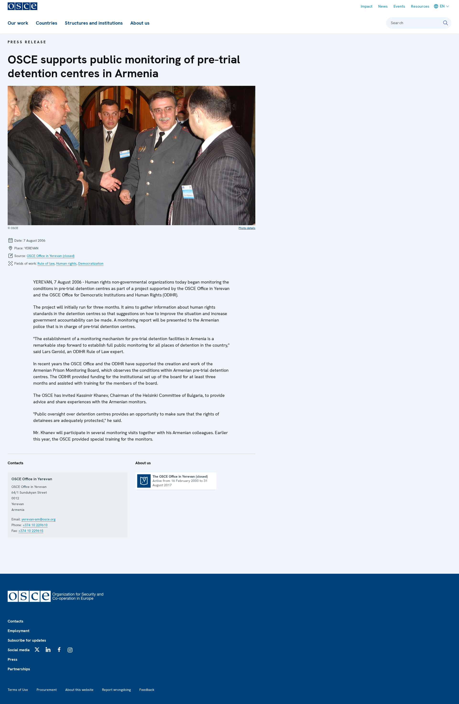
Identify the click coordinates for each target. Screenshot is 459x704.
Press (12, 659)
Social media (19, 649)
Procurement (47, 690)
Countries (46, 23)
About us (139, 23)
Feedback (146, 690)
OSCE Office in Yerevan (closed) (50, 256)
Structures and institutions (94, 23)
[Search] (445, 23)
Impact (366, 6)
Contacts (15, 621)
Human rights (66, 263)
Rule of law (46, 263)
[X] (37, 649)
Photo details (247, 228)
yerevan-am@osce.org (38, 519)
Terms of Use (18, 690)
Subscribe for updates (27, 640)
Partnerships (19, 668)
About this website (79, 690)
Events (399, 6)
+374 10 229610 (35, 525)
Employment (18, 630)
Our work (18, 23)
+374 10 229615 (30, 531)
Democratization (91, 263)
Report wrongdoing (116, 690)
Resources (420, 6)
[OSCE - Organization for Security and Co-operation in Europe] (22, 6)
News (383, 6)
